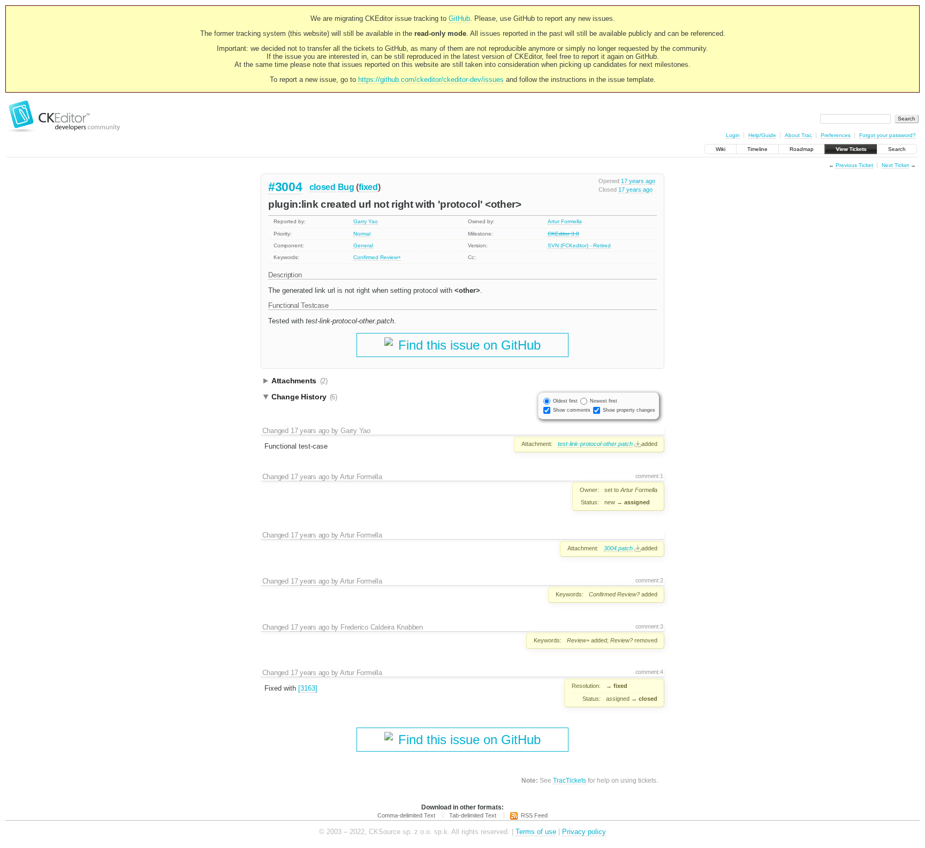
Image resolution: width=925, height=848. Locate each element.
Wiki (720, 149)
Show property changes (629, 410)
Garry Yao (365, 221)
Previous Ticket (854, 165)
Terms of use (535, 832)
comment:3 (649, 626)
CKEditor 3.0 (563, 234)
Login (733, 135)
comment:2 (649, 580)
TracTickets (569, 780)
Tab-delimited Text (472, 815)
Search (897, 149)
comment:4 (649, 672)
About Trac (798, 135)
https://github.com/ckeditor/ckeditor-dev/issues (431, 79)
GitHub (459, 18)
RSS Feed (534, 815)
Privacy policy (584, 832)
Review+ (390, 257)
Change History (304, 396)
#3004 (285, 187)
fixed (368, 187)
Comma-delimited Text (406, 815)
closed (322, 187)
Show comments (571, 410)
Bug (346, 187)
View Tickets (851, 149)
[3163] (307, 688)
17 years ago (638, 181)
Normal (361, 234)
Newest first (603, 401)
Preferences (836, 135)
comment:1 (649, 476)
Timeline (757, 149)
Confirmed (365, 257)
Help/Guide (762, 135)
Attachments (299, 380)
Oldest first (565, 401)
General (363, 245)
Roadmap (802, 149)
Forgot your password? (887, 135)
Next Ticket (895, 165)
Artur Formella (565, 221)
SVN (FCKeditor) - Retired (579, 245)
